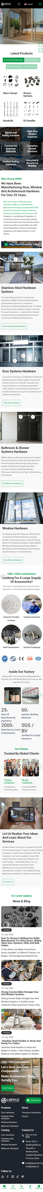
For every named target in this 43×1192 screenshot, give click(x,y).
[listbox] (29, 4)
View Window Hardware (13, 560)
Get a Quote (7, 38)
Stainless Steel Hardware (13, 60)
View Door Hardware (11, 403)
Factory (25, 1116)
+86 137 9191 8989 (31, 1136)
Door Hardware (30, 67)
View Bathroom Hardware (12, 483)
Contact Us (35, 1100)
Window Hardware (32, 60)
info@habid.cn (32, 1166)
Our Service (8, 882)
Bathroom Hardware (14, 67)
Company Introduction (31, 1113)
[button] (40, 695)
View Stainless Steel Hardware (14, 326)
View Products (7, 1088)
